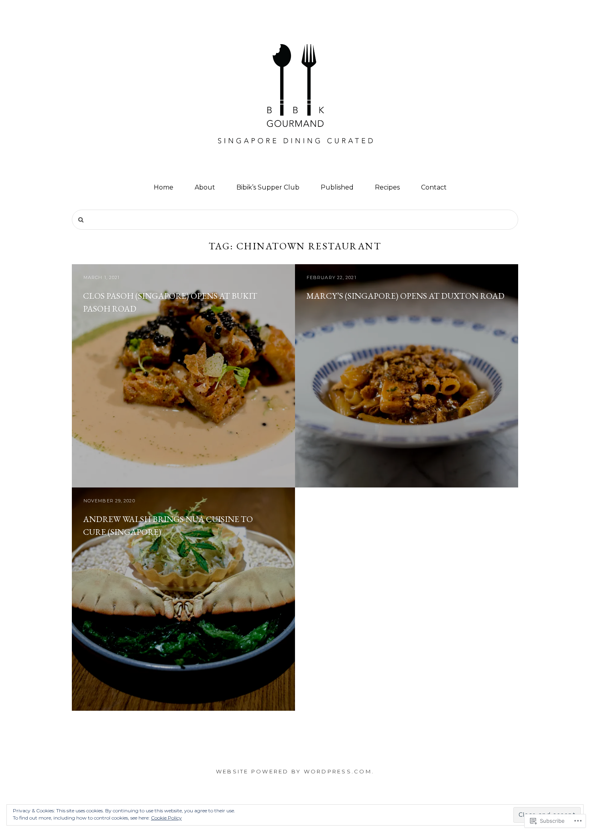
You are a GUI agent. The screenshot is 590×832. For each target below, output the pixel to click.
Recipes (387, 187)
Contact (434, 187)
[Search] (80, 220)
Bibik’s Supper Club (267, 187)
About (205, 187)
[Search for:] (295, 220)
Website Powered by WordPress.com (294, 771)
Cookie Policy (166, 818)
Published (337, 187)
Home (163, 187)
